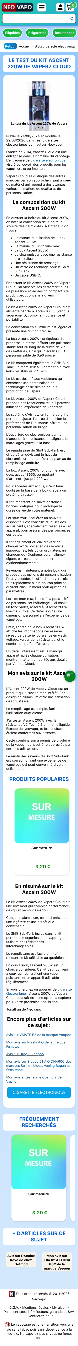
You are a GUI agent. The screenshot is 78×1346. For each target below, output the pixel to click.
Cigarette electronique (39, 1092)
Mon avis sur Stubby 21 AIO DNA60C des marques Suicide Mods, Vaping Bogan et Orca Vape (38, 1065)
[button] (70, 676)
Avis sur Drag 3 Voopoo (25, 1054)
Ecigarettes (37, 33)
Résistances (64, 33)
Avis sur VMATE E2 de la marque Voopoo (38, 1035)
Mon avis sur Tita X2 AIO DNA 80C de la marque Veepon (57, 1262)
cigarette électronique (48, 160)
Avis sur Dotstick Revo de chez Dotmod (21, 1260)
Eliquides (12, 33)
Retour (10, 46)
